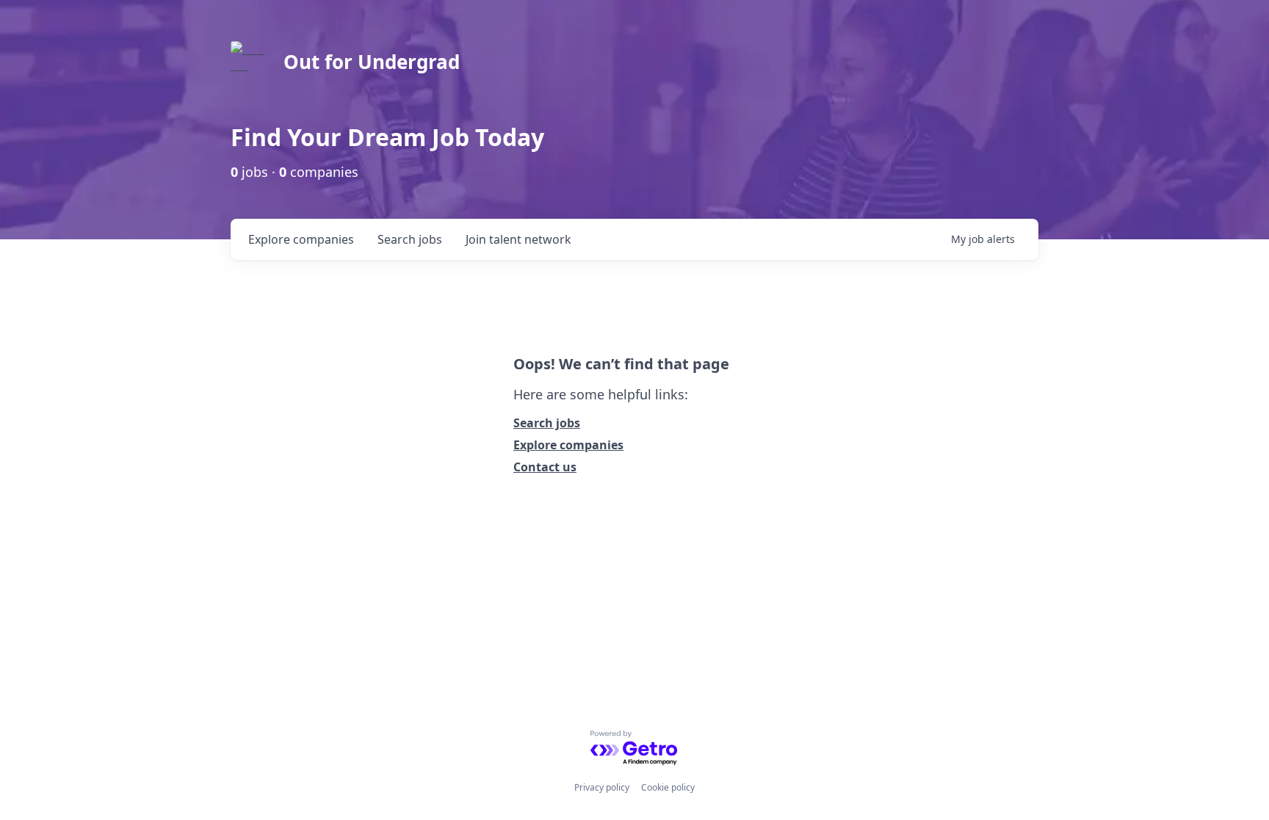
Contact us (544, 467)
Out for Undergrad (371, 61)
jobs (409, 239)
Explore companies (568, 445)
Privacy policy (601, 787)
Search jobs (546, 423)
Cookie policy (668, 787)
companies (301, 239)
